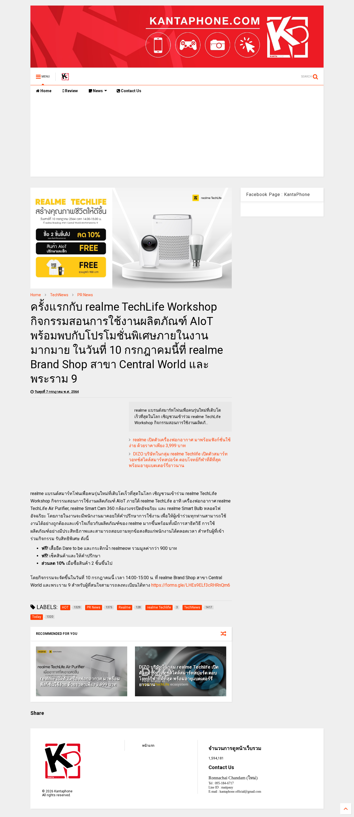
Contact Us (130, 91)
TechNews (59, 295)
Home (45, 91)
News (97, 91)
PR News (85, 295)
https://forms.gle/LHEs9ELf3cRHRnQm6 (190, 585)
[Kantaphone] (65, 78)
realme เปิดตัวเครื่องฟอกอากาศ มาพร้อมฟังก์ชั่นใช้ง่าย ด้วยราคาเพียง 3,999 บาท (180, 442)
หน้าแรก (148, 746)
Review (71, 91)
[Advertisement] (177, 138)
